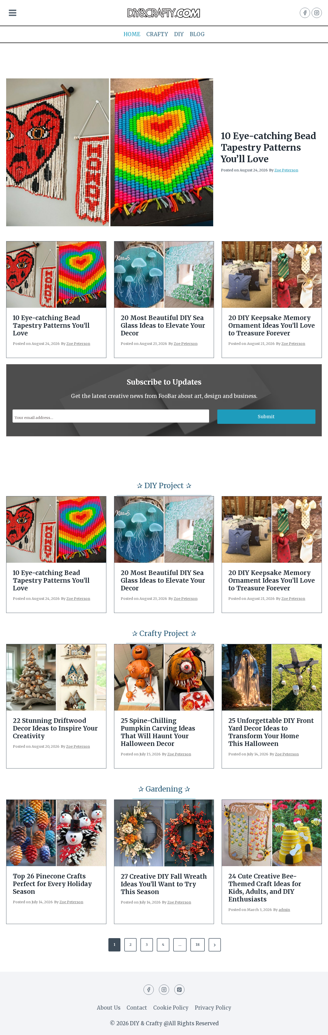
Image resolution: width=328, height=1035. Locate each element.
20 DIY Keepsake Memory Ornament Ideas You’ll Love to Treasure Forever (271, 325)
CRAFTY (157, 34)
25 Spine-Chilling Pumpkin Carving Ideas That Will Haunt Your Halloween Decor (158, 732)
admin (284, 909)
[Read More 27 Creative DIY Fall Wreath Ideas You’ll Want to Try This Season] (164, 833)
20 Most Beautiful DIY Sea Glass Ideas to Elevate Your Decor (163, 325)
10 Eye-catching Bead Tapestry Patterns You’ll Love (268, 147)
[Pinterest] (179, 990)
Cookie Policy (171, 1008)
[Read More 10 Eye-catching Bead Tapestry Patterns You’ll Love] (109, 152)
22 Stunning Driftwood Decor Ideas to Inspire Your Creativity (55, 728)
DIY (179, 34)
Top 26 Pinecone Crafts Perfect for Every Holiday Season (52, 884)
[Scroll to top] (314, 1026)
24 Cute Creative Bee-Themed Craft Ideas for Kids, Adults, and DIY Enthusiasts (264, 888)
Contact (137, 1008)
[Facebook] (305, 13)
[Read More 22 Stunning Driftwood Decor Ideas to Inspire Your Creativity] (56, 677)
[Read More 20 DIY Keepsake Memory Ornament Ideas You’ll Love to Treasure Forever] (272, 274)
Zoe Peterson (286, 170)
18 (198, 944)
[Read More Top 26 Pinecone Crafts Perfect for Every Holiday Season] (56, 833)
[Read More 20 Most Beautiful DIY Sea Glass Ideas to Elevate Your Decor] (164, 274)
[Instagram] (317, 13)
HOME (132, 34)
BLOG (197, 34)
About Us (108, 1008)
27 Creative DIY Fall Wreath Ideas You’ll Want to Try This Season (164, 884)
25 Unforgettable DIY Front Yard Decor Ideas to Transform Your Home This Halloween (271, 732)
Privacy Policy (213, 1008)
